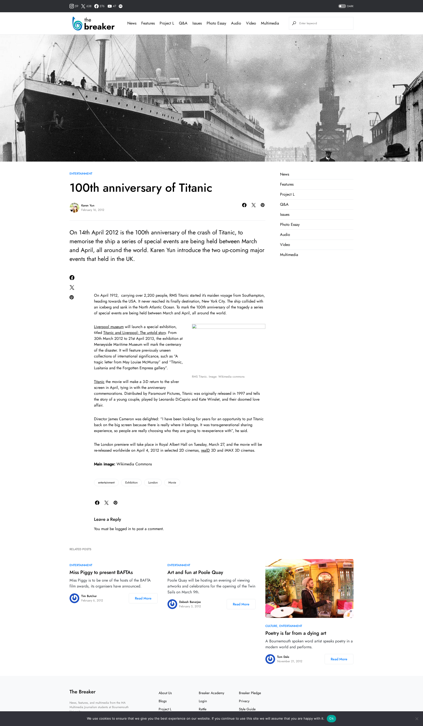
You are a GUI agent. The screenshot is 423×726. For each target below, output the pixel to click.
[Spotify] (120, 6)
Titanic (99, 381)
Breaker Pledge (250, 692)
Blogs (163, 701)
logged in (123, 529)
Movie (172, 482)
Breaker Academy (211, 692)
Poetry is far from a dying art (295, 633)
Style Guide (247, 709)
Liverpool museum (109, 327)
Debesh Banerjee (190, 602)
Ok (331, 718)
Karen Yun (87, 205)
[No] (416, 718)
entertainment (106, 482)
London (153, 482)
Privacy (244, 701)
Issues (284, 214)
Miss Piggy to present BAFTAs (101, 572)
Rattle (202, 709)
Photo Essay (290, 224)
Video (285, 244)
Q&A (284, 204)
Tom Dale (283, 657)
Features (287, 184)
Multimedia (289, 254)
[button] (345, 6)
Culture (271, 626)
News (284, 174)
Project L (287, 194)
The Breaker (82, 691)
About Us (165, 692)
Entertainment (81, 173)
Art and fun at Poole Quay (195, 572)
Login (203, 701)
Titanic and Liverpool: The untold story (134, 332)
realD (205, 450)
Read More (143, 598)
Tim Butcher (89, 596)
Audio (285, 234)
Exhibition (131, 482)
